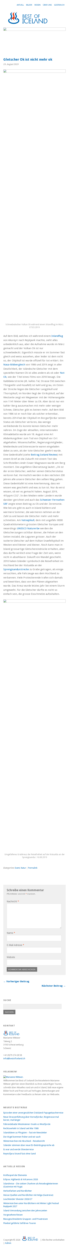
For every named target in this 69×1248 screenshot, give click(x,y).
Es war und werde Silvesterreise (18, 1149)
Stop (61, 33)
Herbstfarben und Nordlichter (17, 1191)
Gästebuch (59, 5)
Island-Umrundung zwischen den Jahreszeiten (25, 1210)
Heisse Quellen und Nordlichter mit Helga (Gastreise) (28, 1195)
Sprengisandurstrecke (16, 569)
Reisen (37, 5)
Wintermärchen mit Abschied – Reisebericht (24, 1141)
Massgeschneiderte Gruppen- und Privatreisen (25, 1219)
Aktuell (20, 5)
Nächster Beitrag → (54, 985)
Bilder (29, 5)
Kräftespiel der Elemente (15, 1175)
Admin (8, 1243)
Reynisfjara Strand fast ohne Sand (19, 1153)
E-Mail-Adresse (15, 945)
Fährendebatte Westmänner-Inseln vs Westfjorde (26, 1124)
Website (11, 957)
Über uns (47, 5)
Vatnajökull (27, 520)
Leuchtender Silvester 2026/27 (17, 1199)
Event (17, 868)
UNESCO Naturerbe (28, 528)
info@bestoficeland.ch (14, 1058)
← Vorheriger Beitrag (16, 981)
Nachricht (13, 901)
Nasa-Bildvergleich (14, 364)
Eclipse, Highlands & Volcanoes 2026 (20, 1179)
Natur (23, 868)
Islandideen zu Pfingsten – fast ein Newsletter (25, 1132)
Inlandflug (57, 335)
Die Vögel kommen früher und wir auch (22, 1137)
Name (11, 933)
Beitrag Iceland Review (44, 454)
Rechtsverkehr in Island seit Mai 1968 (21, 1128)
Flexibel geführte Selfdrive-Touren (19, 1223)
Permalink (32, 868)
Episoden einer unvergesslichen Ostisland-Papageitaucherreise (33, 1112)
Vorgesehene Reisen (13, 1214)
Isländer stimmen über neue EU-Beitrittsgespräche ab (28, 1145)
